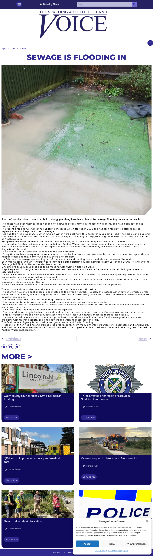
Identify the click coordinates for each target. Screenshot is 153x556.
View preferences (137, 543)
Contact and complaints (118, 551)
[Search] (134, 4)
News (23, 48)
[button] (147, 521)
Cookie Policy (101, 551)
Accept (87, 543)
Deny (112, 543)
